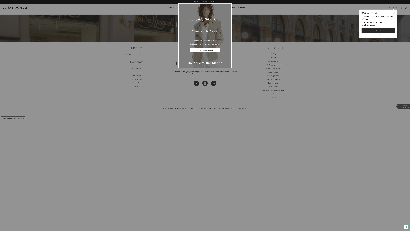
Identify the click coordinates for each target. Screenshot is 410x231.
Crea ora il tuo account (378, 34)
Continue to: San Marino (205, 63)
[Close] (228, 7)
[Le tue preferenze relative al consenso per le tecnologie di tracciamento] (406, 227)
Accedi (378, 30)
